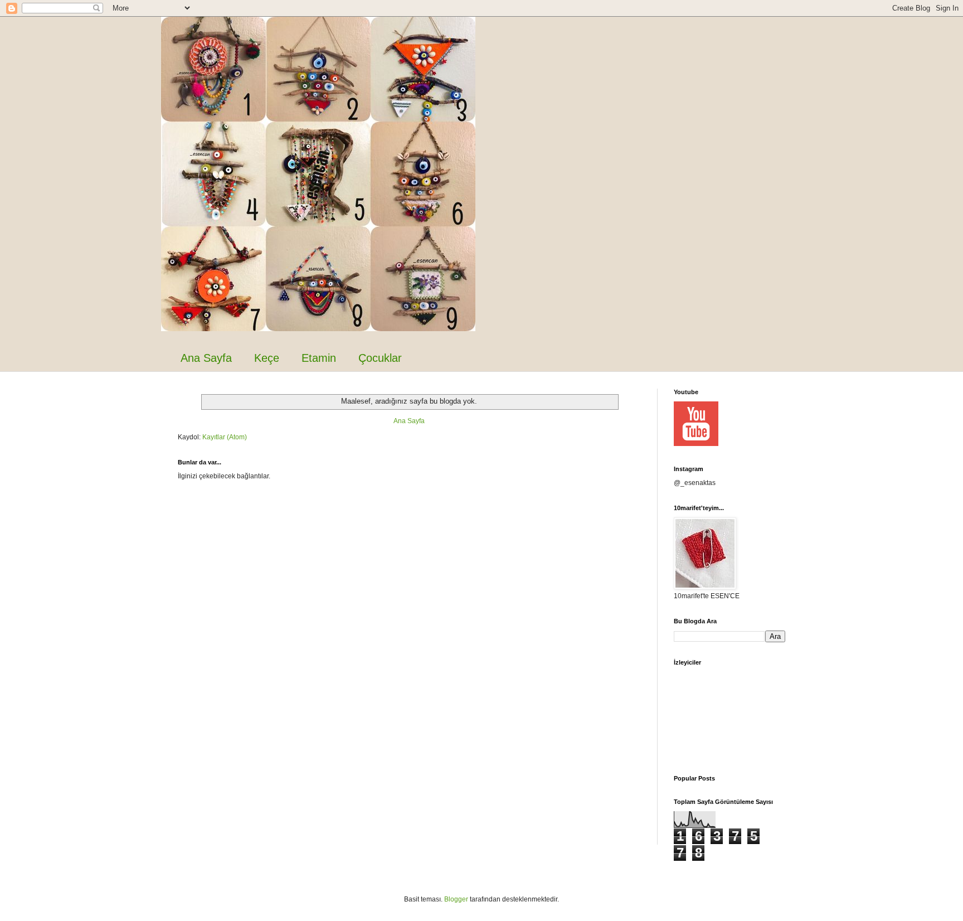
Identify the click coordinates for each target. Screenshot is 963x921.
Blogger (456, 899)
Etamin (318, 358)
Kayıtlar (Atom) (224, 437)
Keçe (266, 358)
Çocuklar (380, 358)
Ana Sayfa (206, 358)
